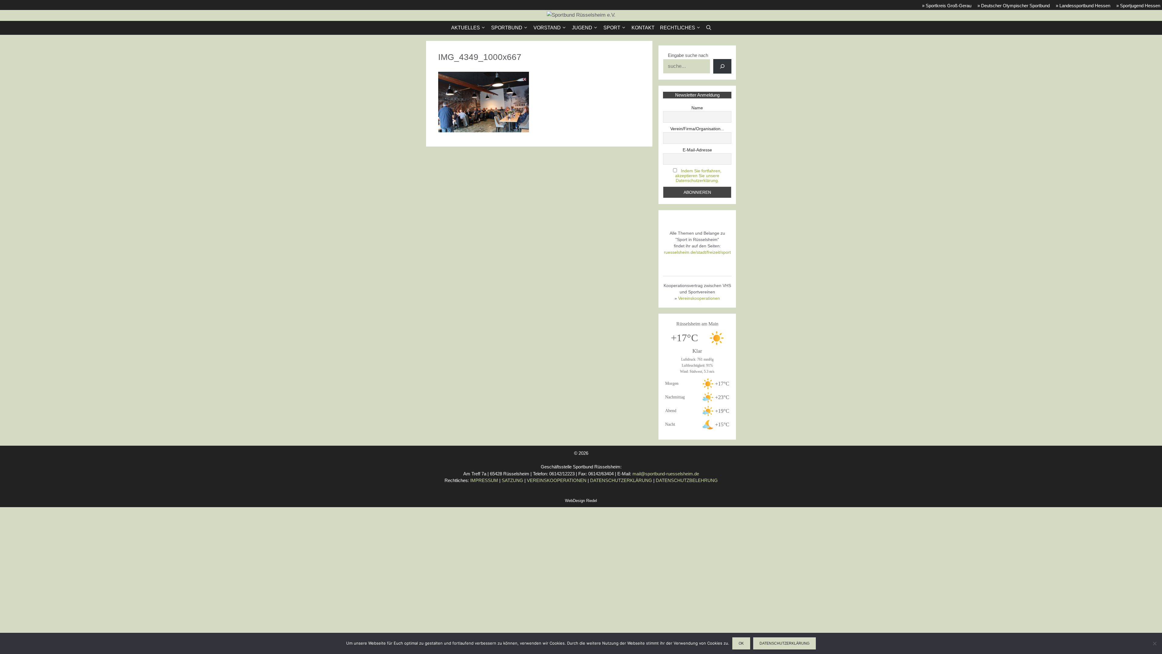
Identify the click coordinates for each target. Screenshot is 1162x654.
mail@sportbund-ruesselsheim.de (665, 473)
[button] (709, 28)
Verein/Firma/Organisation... (697, 128)
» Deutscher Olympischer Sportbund (1013, 5)
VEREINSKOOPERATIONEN (556, 480)
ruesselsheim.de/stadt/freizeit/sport (697, 252)
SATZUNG (512, 480)
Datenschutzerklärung (784, 643)
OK (741, 643)
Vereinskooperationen (699, 298)
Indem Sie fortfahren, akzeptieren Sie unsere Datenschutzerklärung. (698, 175)
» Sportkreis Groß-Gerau (946, 5)
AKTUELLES (465, 27)
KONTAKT (643, 27)
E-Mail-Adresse (697, 149)
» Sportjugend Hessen (1138, 5)
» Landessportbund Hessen (1083, 5)
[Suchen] (722, 66)
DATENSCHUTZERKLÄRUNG (621, 480)
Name (697, 107)
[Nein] (1154, 643)
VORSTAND (547, 27)
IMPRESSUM (484, 480)
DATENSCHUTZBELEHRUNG (687, 480)
